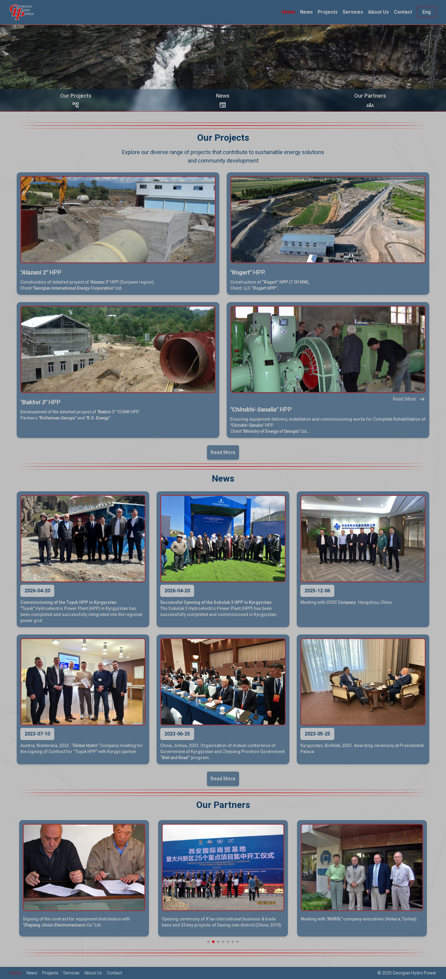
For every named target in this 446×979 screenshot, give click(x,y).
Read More (223, 452)
